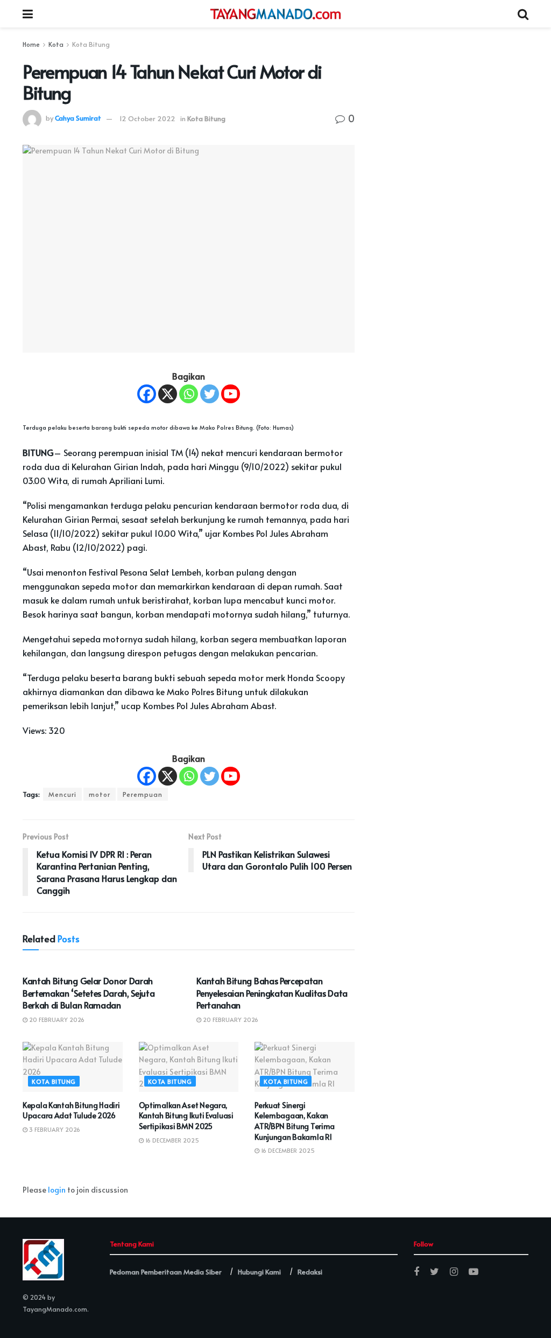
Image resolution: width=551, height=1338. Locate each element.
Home (31, 44)
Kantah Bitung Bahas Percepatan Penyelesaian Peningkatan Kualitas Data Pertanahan (272, 993)
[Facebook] (146, 393)
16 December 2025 (171, 1140)
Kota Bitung (91, 44)
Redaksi (310, 1272)
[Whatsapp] (188, 393)
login (57, 1190)
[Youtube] (230, 393)
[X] (167, 393)
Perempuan (143, 794)
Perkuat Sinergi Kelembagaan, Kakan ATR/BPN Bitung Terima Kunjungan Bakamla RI (295, 1121)
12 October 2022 (147, 118)
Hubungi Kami (259, 1272)
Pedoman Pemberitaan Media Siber (166, 1272)
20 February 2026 (55, 1019)
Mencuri (62, 794)
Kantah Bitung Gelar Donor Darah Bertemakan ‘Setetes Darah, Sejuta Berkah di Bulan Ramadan (88, 993)
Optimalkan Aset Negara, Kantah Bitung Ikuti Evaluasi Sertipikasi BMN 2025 (186, 1115)
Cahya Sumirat (78, 118)
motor (99, 794)
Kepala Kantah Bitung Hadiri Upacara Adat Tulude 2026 (71, 1110)
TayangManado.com (55, 1309)
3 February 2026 (53, 1129)
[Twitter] (209, 393)
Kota (55, 44)
